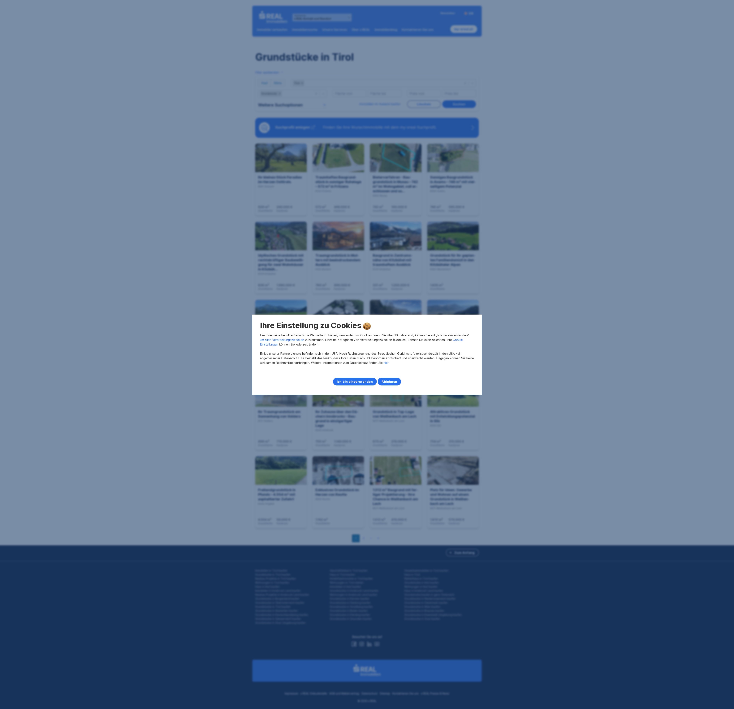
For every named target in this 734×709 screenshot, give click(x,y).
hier (386, 363)
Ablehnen (389, 382)
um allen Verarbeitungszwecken (282, 340)
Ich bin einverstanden (355, 382)
